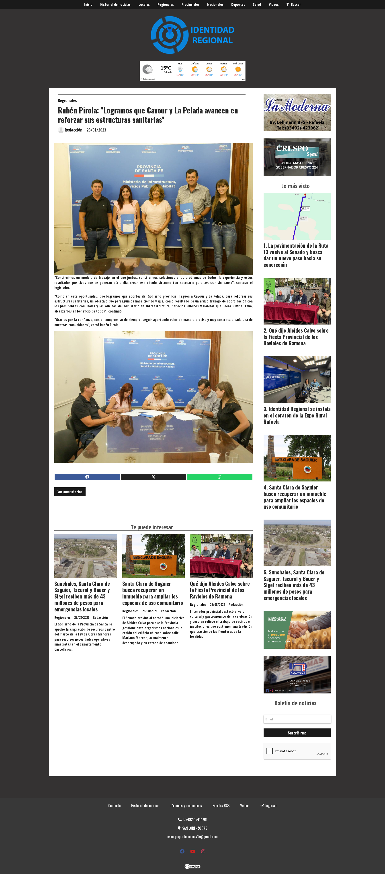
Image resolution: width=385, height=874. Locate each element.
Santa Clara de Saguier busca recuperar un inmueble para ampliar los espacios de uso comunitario (152, 593)
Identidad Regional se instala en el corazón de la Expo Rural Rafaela (297, 415)
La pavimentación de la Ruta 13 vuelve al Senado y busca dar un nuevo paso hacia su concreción (296, 255)
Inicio (88, 4)
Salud (257, 4)
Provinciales (190, 4)
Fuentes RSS (221, 805)
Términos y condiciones (186, 805)
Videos (274, 4)
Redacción (73, 130)
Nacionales (215, 4)
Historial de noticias (115, 4)
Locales (144, 4)
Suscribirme (297, 733)
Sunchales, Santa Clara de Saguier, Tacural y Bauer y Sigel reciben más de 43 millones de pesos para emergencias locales (82, 596)
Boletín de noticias (295, 703)
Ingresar (270, 805)
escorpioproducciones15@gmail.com (192, 836)
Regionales (166, 4)
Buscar (296, 4)
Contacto (114, 805)
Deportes (238, 4)
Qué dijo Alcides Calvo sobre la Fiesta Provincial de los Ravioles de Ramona (220, 590)
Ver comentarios (69, 491)
